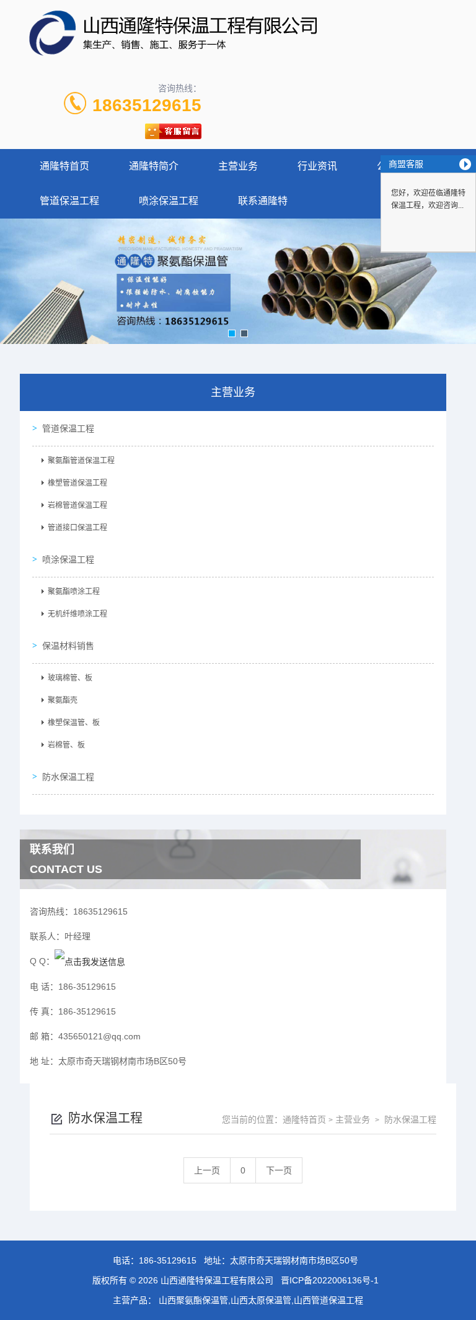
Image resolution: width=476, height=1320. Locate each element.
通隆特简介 (153, 166)
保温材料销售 (68, 646)
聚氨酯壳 (62, 700)
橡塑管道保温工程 (77, 483)
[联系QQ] (90, 961)
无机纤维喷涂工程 (77, 614)
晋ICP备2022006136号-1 (330, 1280)
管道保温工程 (69, 201)
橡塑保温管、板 (74, 722)
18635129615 (146, 105)
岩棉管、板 (66, 745)
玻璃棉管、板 (70, 678)
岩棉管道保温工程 (77, 505)
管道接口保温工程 (77, 527)
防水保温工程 (68, 777)
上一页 (207, 1170)
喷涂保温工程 (168, 201)
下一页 (279, 1170)
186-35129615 (167, 1260)
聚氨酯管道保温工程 (81, 460)
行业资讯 (317, 166)
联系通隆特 (263, 201)
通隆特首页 (64, 166)
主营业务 (238, 166)
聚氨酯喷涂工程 (74, 591)
